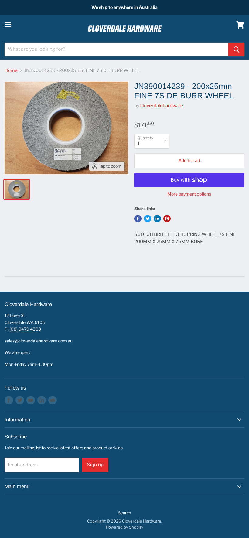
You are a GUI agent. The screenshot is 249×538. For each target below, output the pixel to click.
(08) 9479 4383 (25, 329)
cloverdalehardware (161, 105)
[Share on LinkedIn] (157, 218)
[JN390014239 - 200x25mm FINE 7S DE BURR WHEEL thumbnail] (16, 189)
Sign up (95, 464)
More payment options (189, 194)
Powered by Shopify (124, 527)
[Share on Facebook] (138, 218)
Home (11, 70)
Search (124, 512)
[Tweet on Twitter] (147, 218)
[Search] (236, 49)
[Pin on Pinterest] (167, 218)
